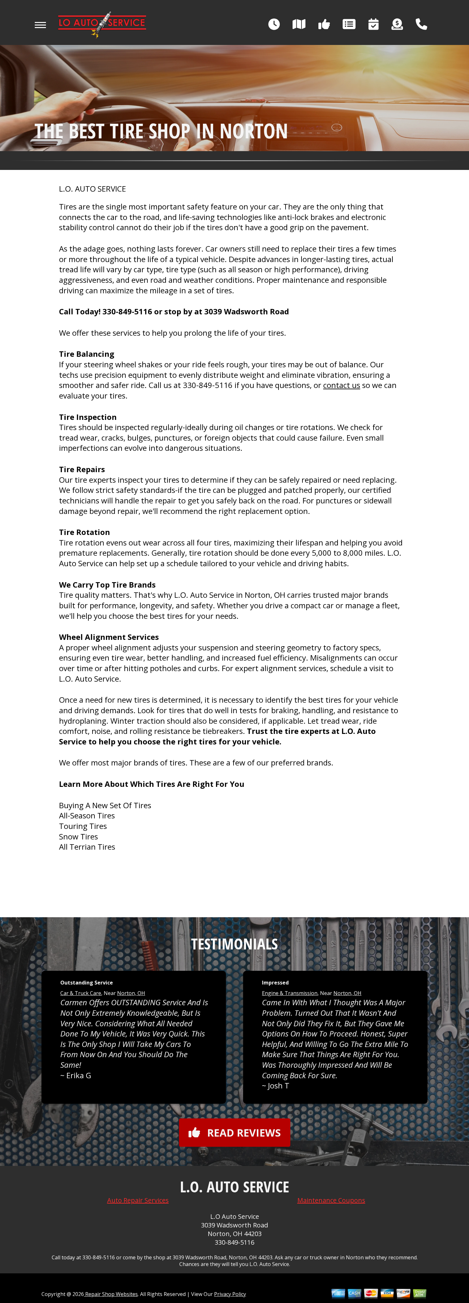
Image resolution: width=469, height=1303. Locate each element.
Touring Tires (83, 826)
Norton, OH (131, 993)
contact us (341, 385)
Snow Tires (78, 836)
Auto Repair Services (138, 1200)
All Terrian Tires (87, 846)
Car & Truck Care (80, 993)
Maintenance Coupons (331, 1200)
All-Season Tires (87, 815)
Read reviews (244, 1132)
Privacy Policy (230, 1294)
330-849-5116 (127, 311)
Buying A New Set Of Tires (105, 805)
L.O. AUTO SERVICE (92, 189)
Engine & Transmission (289, 993)
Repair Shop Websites (111, 1294)
